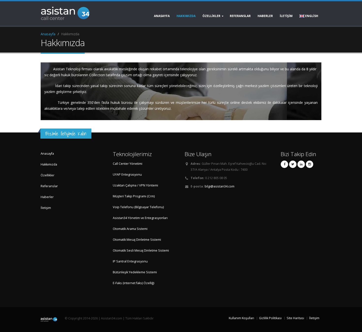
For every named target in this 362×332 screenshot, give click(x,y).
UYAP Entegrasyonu (127, 174)
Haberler (47, 197)
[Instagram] (309, 164)
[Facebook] (284, 164)
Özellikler (47, 175)
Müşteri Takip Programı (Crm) (134, 196)
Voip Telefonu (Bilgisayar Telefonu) (138, 207)
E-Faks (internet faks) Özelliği (133, 283)
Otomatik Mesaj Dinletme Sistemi (137, 240)
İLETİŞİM (286, 16)
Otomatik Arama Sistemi (130, 229)
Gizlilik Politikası (270, 318)
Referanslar (49, 186)
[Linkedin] (301, 164)
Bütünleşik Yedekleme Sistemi (135, 272)
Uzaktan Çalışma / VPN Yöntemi (135, 185)
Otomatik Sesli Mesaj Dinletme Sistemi (141, 250)
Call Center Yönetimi (127, 164)
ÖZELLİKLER (211, 16)
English (311, 16)
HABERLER (265, 16)
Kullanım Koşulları (241, 318)
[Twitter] (292, 164)
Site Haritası (295, 318)
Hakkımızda (186, 16)
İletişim (46, 208)
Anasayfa (162, 16)
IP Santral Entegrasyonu (130, 261)
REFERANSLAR (240, 16)
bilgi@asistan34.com (219, 186)
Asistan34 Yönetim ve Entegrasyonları (140, 218)
